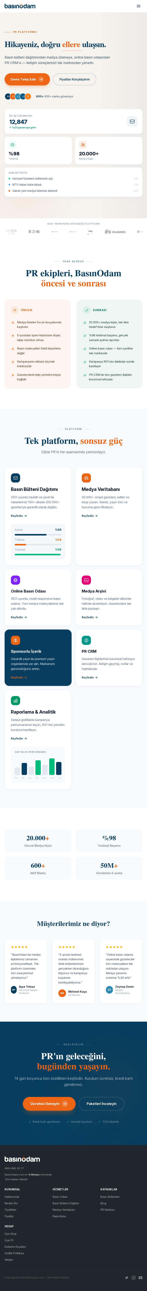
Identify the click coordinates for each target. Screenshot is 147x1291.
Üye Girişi (10, 1233)
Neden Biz (11, 1203)
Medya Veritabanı (64, 1209)
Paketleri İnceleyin (101, 1104)
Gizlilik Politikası (14, 1253)
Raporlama (59, 1216)
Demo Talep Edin (23, 79)
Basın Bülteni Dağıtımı (66, 1203)
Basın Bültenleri (110, 1196)
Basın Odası (60, 1196)
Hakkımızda (12, 1196)
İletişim (9, 1259)
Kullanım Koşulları (15, 1246)
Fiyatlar (9, 1216)
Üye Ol (9, 1240)
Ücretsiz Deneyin (45, 1104)
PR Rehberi (107, 1209)
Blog (103, 1203)
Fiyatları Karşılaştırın (75, 79)
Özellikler (10, 1209)
